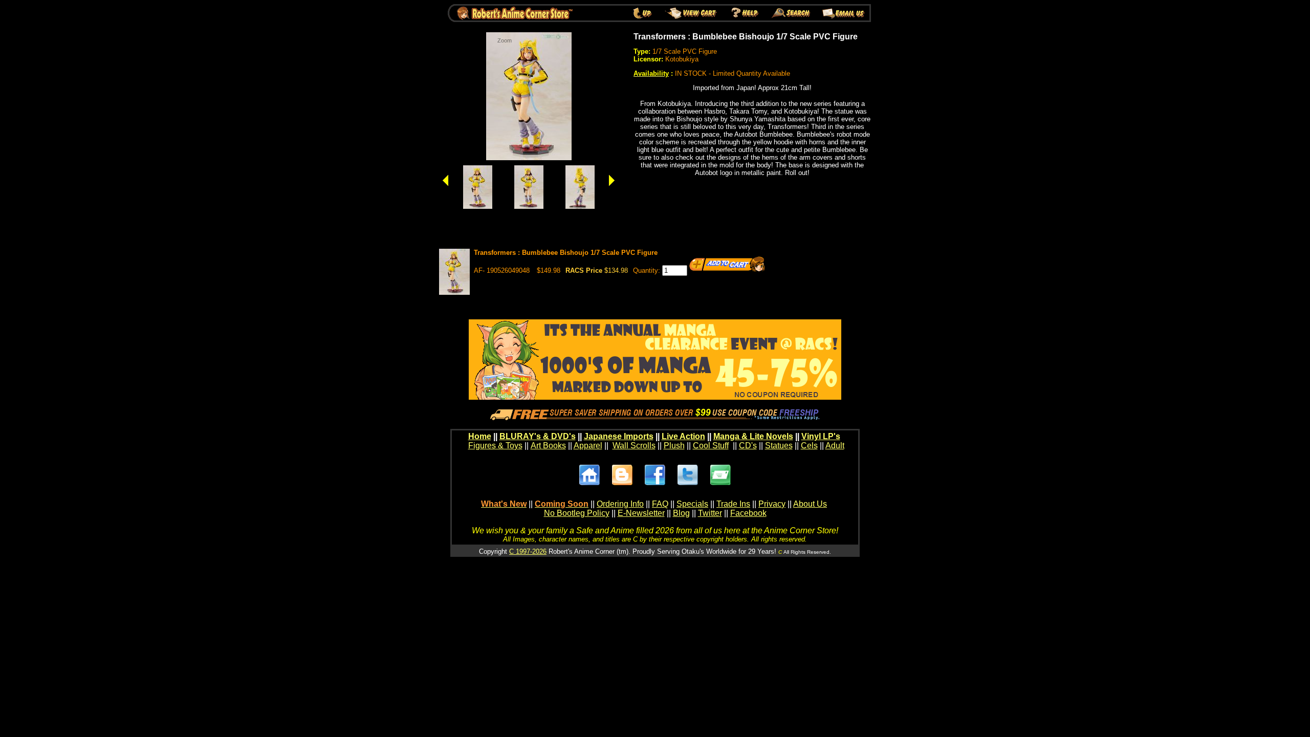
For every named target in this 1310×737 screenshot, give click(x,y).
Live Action (683, 436)
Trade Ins (733, 504)
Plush (674, 445)
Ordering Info (620, 504)
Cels (809, 445)
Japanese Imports (618, 436)
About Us (810, 504)
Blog (681, 513)
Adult (834, 445)
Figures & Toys (495, 445)
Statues (779, 445)
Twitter (710, 513)
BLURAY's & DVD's (537, 436)
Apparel (588, 445)
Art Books (548, 445)
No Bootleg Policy (576, 513)
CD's (748, 445)
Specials (692, 504)
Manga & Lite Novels (753, 436)
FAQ (660, 504)
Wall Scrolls (634, 445)
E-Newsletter (641, 513)
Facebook (748, 513)
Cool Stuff (711, 445)
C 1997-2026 (528, 551)
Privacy (771, 504)
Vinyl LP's (820, 436)
